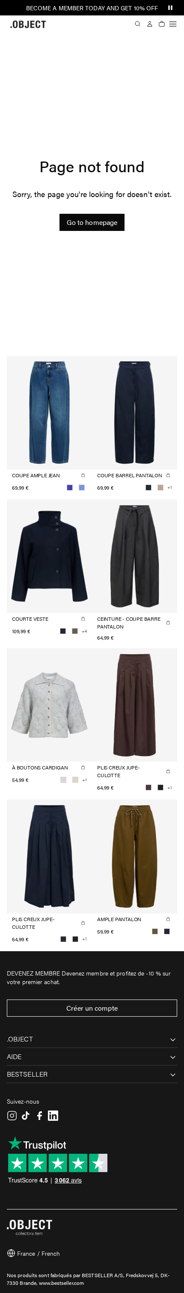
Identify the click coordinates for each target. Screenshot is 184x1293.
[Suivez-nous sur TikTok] (26, 1115)
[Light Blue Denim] (82, 487)
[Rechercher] (138, 24)
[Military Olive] (155, 931)
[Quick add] (83, 475)
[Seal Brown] (148, 787)
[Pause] (170, 7)
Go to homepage (92, 222)
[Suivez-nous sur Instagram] (12, 1115)
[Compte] (150, 24)
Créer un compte (92, 1008)
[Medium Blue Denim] (70, 487)
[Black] (160, 787)
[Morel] (75, 631)
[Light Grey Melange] (63, 780)
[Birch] (75, 780)
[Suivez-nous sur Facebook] (39, 1115)
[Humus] (160, 487)
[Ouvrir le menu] (173, 24)
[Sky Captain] (148, 487)
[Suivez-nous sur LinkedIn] (53, 1115)
